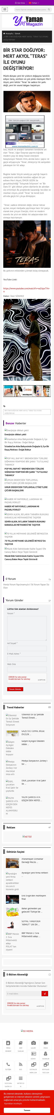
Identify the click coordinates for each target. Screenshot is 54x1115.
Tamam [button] (27, 1110)
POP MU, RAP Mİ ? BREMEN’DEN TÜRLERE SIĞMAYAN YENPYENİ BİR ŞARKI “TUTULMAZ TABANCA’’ (26, 472)
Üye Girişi (21, 3)
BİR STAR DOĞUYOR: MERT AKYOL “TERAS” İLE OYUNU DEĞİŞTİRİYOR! (23, 412)
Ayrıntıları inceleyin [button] (13, 1103)
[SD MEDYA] (27, 1030)
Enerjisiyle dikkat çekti (15, 434)
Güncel (17, 33)
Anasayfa (9, 33)
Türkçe (34, 3)
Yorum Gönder (15, 689)
